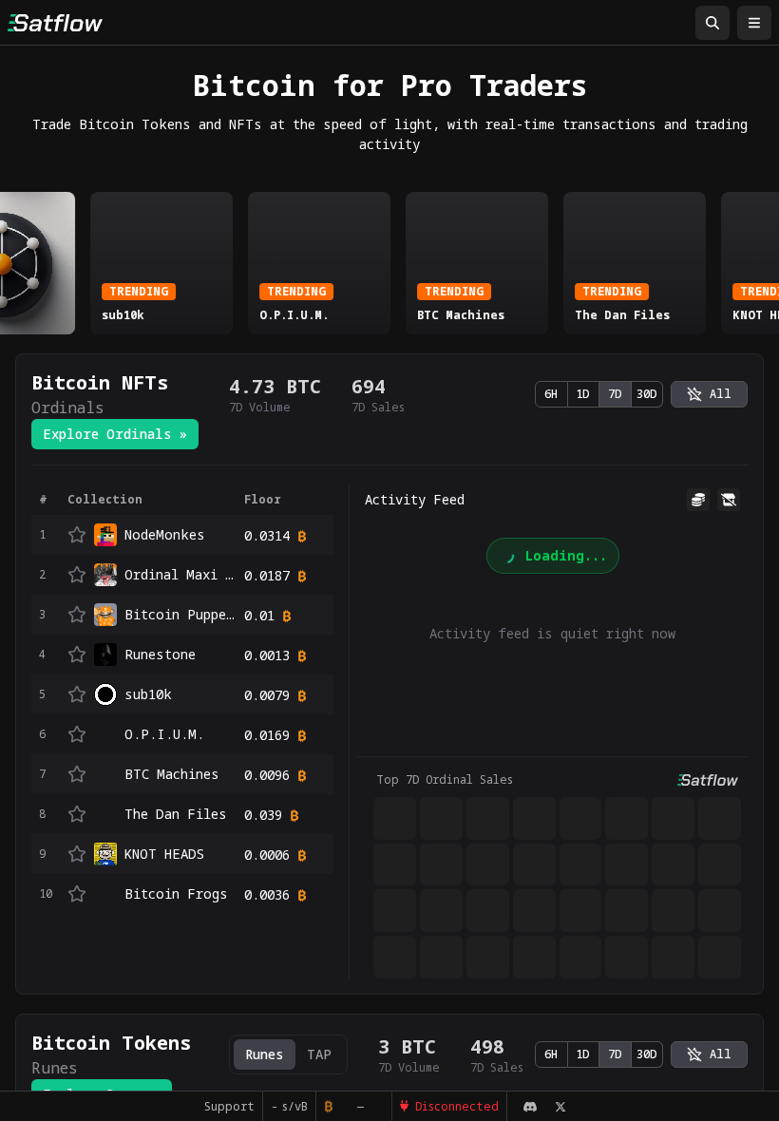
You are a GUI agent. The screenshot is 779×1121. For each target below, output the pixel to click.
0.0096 (267, 775)
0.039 (263, 815)
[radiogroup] (599, 394)
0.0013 (267, 655)
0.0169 (267, 735)
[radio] (709, 394)
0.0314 (267, 535)
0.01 (259, 615)
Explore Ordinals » (115, 434)
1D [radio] (583, 394)
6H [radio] (551, 394)
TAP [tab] (319, 1054)
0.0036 (267, 894)
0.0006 (267, 855)
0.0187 (267, 575)
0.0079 (267, 695)
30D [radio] (646, 394)
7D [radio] (615, 394)
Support (229, 1106)
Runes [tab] (264, 1054)
